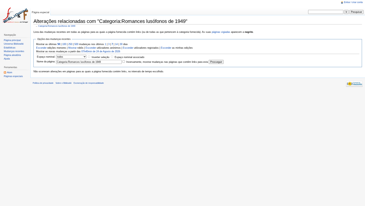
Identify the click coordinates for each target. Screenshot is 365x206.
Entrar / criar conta (353, 2)
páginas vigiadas (221, 32)
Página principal (12, 40)
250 (70, 44)
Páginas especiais (13, 76)
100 (64, 44)
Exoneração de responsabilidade (89, 83)
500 (76, 44)
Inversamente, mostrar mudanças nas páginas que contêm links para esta (167, 61)
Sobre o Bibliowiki (63, 83)
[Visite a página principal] (15, 15)
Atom (9, 72)
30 (121, 44)
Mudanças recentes (14, 51)
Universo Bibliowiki (14, 44)
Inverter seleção (100, 57)
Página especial (40, 12)
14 (116, 44)
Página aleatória (12, 55)
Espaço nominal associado (129, 57)
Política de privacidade (43, 83)
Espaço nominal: (46, 56)
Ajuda (7, 58)
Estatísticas (9, 47)
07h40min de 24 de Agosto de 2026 (100, 51)
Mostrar (72, 47)
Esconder (41, 47)
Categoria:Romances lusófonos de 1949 (56, 26)
